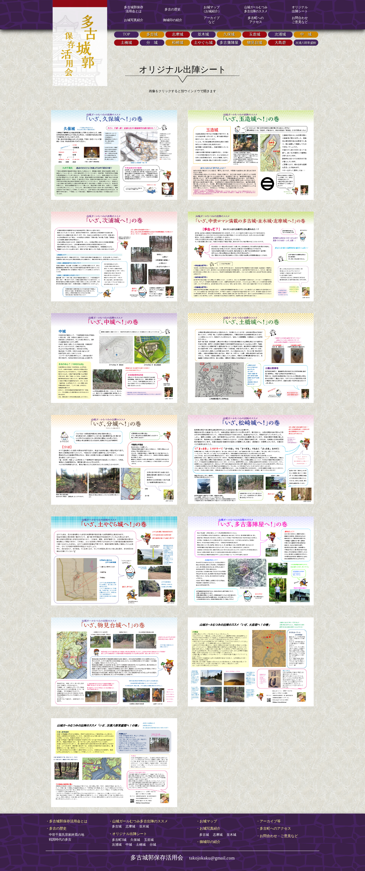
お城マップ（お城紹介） (211, 9)
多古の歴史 (173, 9)
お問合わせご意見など (300, 20)
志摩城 (128, 826)
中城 (127, 844)
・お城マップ (206, 821)
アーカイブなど (212, 20)
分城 (151, 844)
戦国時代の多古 (58, 839)
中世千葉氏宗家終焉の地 (65, 835)
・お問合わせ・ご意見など (277, 836)
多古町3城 (117, 840)
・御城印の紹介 (208, 842)
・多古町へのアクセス (273, 828)
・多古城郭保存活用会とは (66, 821)
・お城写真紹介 (208, 828)
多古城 (115, 826)
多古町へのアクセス (256, 20)
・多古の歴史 (56, 828)
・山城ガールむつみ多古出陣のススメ (138, 821)
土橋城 (139, 844)
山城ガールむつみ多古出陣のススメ (255, 9)
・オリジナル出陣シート (128, 834)
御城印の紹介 (172, 20)
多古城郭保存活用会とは (133, 9)
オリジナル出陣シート (300, 9)
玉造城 (147, 840)
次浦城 (115, 844)
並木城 (142, 826)
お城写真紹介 (133, 20)
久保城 (133, 840)
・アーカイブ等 (268, 821)
